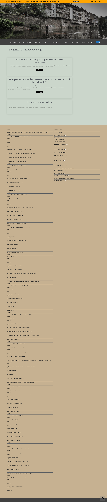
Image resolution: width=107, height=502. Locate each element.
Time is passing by (11, 444)
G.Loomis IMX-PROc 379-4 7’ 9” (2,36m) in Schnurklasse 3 (19, 227)
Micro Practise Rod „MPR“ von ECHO (15, 265)
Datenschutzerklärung (96, 1)
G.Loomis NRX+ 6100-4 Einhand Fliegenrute (16, 165)
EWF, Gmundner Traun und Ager (14, 432)
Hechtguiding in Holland (39, 102)
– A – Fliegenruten (59, 139)
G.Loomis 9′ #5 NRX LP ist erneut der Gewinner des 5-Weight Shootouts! (23, 335)
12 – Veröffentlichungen (61, 175)
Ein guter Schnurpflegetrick (13, 244)
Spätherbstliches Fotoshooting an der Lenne (16, 347)
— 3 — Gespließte (59, 146)
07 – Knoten (57, 163)
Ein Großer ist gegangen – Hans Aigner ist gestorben (18, 327)
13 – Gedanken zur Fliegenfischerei (64, 178)
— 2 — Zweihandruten (60, 144)
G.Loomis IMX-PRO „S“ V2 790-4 (14, 190)
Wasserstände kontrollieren (13, 169)
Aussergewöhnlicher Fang (12, 302)
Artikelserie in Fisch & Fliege (13, 411)
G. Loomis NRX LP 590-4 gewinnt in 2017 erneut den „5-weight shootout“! (23, 281)
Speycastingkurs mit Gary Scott (13, 440)
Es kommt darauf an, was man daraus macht (16, 323)
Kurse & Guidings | (25, 42)
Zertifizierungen (10, 310)
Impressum (85, 42)
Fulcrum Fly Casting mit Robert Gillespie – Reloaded (18, 448)
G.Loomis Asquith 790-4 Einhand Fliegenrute (16, 161)
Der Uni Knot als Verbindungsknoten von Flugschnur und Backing (21, 273)
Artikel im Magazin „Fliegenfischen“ (14, 211)
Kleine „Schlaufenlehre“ (12, 248)
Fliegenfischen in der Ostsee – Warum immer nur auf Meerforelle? (39, 81)
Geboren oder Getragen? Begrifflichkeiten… (16, 343)
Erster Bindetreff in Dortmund (13, 469)
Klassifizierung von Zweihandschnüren (15, 390)
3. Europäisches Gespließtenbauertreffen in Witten (18, 461)
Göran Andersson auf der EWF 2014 (15, 415)
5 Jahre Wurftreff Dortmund (12, 407)
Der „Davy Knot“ (10, 374)
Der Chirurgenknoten (11, 277)
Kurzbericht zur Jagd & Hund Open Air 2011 (16, 453)
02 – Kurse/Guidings (59, 135)
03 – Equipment (58, 137)
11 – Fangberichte (59, 173)
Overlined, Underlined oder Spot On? (15, 252)
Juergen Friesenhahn (40, 62)
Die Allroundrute (10, 261)
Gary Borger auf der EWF (12, 428)
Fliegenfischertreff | (41, 42)
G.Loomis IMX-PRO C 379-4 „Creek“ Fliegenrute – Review (19, 149)
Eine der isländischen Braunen (13, 256)
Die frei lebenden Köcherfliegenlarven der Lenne (17, 178)
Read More (39, 69)
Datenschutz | (76, 42)
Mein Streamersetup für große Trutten (15, 298)
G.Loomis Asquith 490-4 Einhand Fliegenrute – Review (19, 157)
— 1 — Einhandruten (59, 141)
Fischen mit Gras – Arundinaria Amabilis (15, 486)
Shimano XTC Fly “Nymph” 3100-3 (14, 219)
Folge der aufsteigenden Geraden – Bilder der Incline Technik (20, 382)
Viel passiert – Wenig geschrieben (14, 424)
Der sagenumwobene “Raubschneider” (15, 145)
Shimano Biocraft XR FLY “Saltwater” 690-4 (16, 223)
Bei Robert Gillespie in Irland (13, 457)
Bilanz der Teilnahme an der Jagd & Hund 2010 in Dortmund (20, 473)
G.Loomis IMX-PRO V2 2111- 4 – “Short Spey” (17, 194)
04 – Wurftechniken (59, 155)
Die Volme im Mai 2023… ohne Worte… (15, 203)
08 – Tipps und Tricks (59, 165)
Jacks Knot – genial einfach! (13, 140)
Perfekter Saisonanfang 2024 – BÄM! (15, 182)
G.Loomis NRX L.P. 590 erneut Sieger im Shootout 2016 (19, 314)
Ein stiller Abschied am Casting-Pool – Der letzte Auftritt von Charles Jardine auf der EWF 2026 (27, 132)
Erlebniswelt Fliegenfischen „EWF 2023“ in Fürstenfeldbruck (20, 207)
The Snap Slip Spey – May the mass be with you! (17, 477)
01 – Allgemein (58, 132)
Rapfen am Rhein (10, 306)
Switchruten (9, 490)
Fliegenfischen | (56, 42)
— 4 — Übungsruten (59, 149)
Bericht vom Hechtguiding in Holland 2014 (39, 59)
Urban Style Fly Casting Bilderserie (14, 403)
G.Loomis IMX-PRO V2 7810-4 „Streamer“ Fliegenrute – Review (21, 153)
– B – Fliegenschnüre (60, 152)
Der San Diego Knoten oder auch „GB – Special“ (17, 285)
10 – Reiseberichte (59, 170)
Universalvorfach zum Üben (13, 289)
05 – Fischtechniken (59, 157)
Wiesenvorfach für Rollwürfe (13, 399)
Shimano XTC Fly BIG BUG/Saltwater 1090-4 (17, 232)
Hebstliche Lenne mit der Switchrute (15, 482)
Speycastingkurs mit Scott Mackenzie (15, 436)
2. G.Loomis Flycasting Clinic (13, 419)
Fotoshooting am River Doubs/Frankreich (16, 378)
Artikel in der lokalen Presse (13, 339)
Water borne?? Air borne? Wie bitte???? (15, 269)
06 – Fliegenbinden (59, 160)
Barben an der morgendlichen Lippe (14, 386)
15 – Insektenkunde (59, 180)
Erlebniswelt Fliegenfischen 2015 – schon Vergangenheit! (19, 331)
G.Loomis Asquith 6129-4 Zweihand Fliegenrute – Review (19, 136)
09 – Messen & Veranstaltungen (63, 168)
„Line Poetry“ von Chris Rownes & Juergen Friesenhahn (19, 198)
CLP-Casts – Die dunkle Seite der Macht (15, 215)
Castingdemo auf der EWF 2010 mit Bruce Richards (18, 465)
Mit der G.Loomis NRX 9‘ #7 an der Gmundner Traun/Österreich (20, 395)
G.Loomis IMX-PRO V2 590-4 (13, 186)
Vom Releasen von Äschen (13, 294)
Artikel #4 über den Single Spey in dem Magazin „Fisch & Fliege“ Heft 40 (23, 352)
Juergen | (13, 42)
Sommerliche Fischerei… (12, 318)
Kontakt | (66, 42)
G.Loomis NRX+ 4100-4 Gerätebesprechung (16, 240)
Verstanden (76, 1)
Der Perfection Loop (11, 236)
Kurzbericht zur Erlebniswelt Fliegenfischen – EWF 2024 (19, 174)
